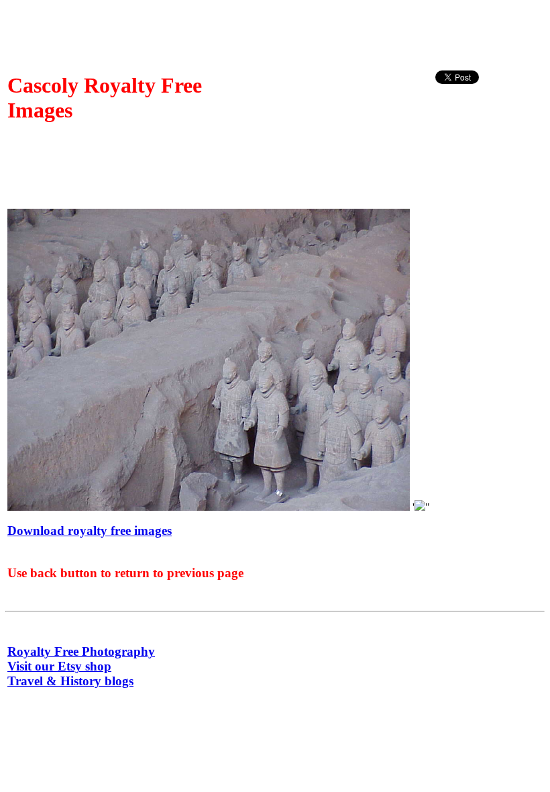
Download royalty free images (89, 531)
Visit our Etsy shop (59, 666)
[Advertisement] (489, 117)
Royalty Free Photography (81, 651)
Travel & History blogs (70, 681)
